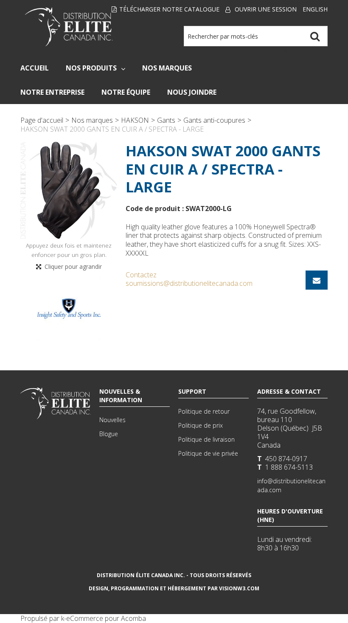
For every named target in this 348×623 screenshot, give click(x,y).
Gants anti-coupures (214, 120)
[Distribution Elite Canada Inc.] (68, 26)
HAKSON (135, 120)
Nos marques (92, 120)
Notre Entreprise (52, 92)
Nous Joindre (191, 92)
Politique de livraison (206, 439)
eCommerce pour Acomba (106, 618)
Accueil (34, 68)
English (315, 9)
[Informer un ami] (317, 280)
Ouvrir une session (266, 9)
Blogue (108, 434)
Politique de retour (204, 411)
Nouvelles (112, 420)
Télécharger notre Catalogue (169, 9)
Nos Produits (91, 68)
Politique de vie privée (208, 453)
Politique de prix (200, 425)
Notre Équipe (125, 92)
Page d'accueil (41, 120)
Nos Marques (167, 68)
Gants (166, 120)
